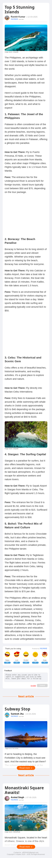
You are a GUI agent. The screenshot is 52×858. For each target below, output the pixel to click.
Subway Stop (17, 709)
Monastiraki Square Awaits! (24, 790)
